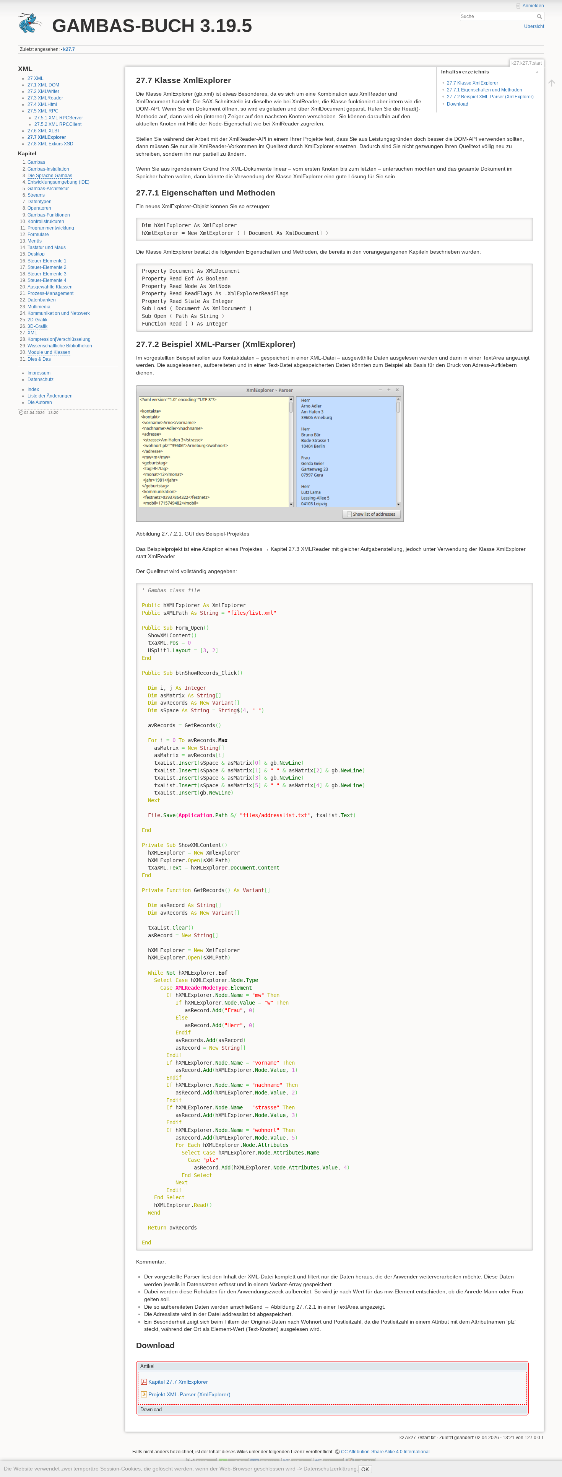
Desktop (36, 254)
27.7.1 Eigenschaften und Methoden (484, 90)
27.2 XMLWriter (43, 91)
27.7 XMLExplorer (47, 137)
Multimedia (39, 306)
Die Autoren (40, 402)
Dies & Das (39, 359)
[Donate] (233, 1460)
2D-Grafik (37, 319)
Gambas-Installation (48, 169)
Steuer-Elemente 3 (47, 274)
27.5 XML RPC (43, 111)
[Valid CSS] (328, 1460)
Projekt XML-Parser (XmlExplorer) (189, 1394)
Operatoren (39, 208)
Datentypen (40, 201)
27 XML (36, 78)
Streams (36, 195)
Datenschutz (41, 379)
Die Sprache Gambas (50, 175)
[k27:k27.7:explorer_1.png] (270, 453)
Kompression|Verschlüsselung (59, 339)
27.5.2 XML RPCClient (57, 124)
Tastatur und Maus (47, 247)
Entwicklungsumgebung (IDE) (58, 182)
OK (365, 1469)
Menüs (35, 241)
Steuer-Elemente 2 (47, 267)
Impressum (39, 373)
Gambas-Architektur (48, 188)
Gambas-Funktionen (49, 215)
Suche (540, 16)
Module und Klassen (49, 352)
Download (457, 104)
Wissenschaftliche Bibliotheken (60, 345)
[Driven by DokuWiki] (360, 1460)
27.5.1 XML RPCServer (58, 118)
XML (32, 332)
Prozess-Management (50, 293)
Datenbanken (42, 300)
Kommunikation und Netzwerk (59, 313)
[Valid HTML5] (296, 1460)
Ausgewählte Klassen (50, 287)
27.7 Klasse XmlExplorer (472, 83)
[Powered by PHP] (265, 1460)
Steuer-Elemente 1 (47, 261)
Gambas (36, 162)
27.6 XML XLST (44, 131)
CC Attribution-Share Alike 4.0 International (385, 1451)
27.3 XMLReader (45, 98)
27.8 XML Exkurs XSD (50, 144)
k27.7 (69, 49)
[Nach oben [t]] (551, 83)
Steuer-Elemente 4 (47, 280)
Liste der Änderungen (50, 396)
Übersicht (534, 26)
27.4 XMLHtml (42, 104)
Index (33, 389)
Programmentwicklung (51, 228)
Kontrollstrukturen (46, 221)
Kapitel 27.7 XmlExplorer (178, 1382)
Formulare (38, 234)
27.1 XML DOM (43, 85)
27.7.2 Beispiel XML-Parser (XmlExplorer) (490, 96)
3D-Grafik (37, 326)
